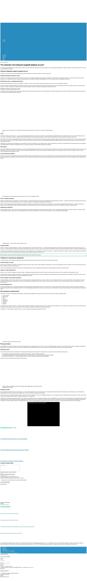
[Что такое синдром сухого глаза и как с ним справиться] (5, 436)
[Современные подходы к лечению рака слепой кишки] (2, 518)
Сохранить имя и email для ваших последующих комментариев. (13, 480)
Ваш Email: (2, 568)
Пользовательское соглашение (8, 550)
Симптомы (4, 56)
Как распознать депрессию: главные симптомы (11, 461)
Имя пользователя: (4, 554)
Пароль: (8, 556)
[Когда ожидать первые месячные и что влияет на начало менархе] (2, 531)
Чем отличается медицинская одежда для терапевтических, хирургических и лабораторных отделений (17, 526)
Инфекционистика (7, 46)
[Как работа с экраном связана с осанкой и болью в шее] (2, 511)
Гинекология (6, 43)
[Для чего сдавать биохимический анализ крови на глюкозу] (5, 447)
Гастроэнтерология (7, 42)
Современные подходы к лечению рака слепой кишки (9, 520)
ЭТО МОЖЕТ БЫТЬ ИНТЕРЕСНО (5, 427)
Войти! (2, 558)
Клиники (3, 57)
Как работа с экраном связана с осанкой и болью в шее (9, 513)
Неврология (6, 49)
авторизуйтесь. (31, 567)
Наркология (6, 48)
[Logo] (8, 37)
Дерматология (7, 44)
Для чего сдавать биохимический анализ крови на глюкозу (14, 450)
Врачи (3, 58)
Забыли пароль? (3, 556)
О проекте (4, 547)
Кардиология (6, 47)
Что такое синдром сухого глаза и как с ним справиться (13, 438)
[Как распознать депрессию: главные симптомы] (5, 458)
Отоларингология (7, 51)
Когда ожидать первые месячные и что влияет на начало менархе (11, 533)
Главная (1, 62)
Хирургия (6, 53)
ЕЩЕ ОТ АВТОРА (13, 427)
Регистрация (2, 560)
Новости (3, 39)
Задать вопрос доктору (4, 504)
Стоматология (6, 52)
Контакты (4, 548)
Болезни (3, 41)
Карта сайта (4, 549)
